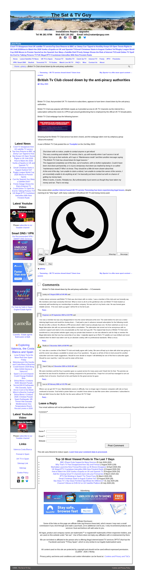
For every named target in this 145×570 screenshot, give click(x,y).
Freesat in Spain (22, 454)
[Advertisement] (72, 5)
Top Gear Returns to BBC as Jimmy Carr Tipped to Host (76, 47)
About (102, 62)
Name (42, 431)
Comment (43, 412)
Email (42, 436)
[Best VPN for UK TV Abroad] (85, 514)
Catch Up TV (81, 59)
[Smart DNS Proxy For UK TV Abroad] (85, 503)
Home (15, 59)
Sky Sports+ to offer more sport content (116, 72)
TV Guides (53, 62)
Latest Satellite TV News (29, 59)
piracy (23, 66)
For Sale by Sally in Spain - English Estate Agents (23, 308)
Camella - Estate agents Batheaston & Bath (22, 336)
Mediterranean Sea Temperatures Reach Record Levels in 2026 (23, 406)
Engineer (46, 315)
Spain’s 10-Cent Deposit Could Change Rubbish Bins (23, 376)
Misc (84, 62)
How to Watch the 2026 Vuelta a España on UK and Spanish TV (49, 49)
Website (42, 441)
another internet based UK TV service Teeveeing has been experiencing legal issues (88, 190)
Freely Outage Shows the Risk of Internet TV (96, 52)
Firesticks (116, 59)
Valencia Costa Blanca (22, 449)
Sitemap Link (22, 463)
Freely (102, 59)
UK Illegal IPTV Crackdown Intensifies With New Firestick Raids (65, 55)
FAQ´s (78, 62)
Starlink (31, 62)
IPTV (108, 59)
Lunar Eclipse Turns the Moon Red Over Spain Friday (23, 357)
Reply (44, 310)
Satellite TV (70, 59)
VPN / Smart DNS (19, 62)
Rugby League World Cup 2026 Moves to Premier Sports (23, 174)
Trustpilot (73, 144)
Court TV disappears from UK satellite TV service (31, 47)
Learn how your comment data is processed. (88, 452)
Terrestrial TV (41, 62)
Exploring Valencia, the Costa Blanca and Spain (22, 348)
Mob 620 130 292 (65, 34)
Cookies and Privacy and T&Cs (117, 556)
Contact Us (93, 62)
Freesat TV (59, 59)
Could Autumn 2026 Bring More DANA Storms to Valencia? (23, 369)
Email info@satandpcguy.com (93, 34)
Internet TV (93, 59)
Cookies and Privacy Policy (121, 568)
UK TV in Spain (47, 59)
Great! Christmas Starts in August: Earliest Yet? (96, 49)
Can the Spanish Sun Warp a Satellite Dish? (58, 52)
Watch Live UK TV (66, 62)
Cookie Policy (22, 473)
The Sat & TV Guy (24, 568)
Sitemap (22, 468)
